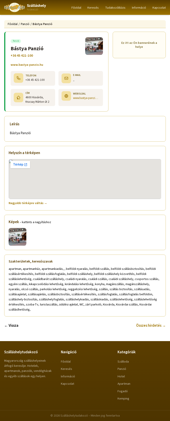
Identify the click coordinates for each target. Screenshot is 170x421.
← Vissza (11, 325)
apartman (124, 383)
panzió (122, 369)
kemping (123, 398)
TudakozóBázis (115, 7)
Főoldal (76, 7)
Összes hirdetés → (151, 325)
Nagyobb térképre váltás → (28, 203)
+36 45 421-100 (22, 55)
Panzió (25, 24)
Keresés (93, 7)
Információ (139, 7)
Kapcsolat (159, 7)
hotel (121, 376)
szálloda (123, 361)
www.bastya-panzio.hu (27, 64)
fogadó (123, 391)
